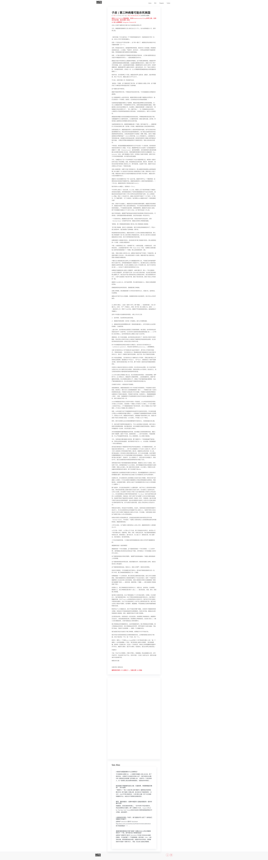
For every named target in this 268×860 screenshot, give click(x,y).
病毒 (133, 15)
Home (149, 3)
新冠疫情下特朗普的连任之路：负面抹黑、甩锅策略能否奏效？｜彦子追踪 (134, 786)
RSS (155, 3)
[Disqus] (134, 701)
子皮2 (114, 15)
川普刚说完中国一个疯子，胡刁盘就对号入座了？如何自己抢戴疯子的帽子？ (134, 818)
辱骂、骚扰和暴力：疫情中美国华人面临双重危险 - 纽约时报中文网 (134, 802)
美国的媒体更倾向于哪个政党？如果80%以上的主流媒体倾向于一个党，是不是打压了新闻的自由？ (133, 832)
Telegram (161, 3)
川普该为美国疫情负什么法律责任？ (127, 772)
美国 (129, 15)
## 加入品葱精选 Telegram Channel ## (124, 22)
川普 (131, 15)
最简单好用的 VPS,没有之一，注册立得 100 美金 (127, 670)
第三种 (138, 15)
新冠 (136, 15)
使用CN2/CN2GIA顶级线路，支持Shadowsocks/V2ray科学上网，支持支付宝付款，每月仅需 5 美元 (134, 19)
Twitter (168, 3)
